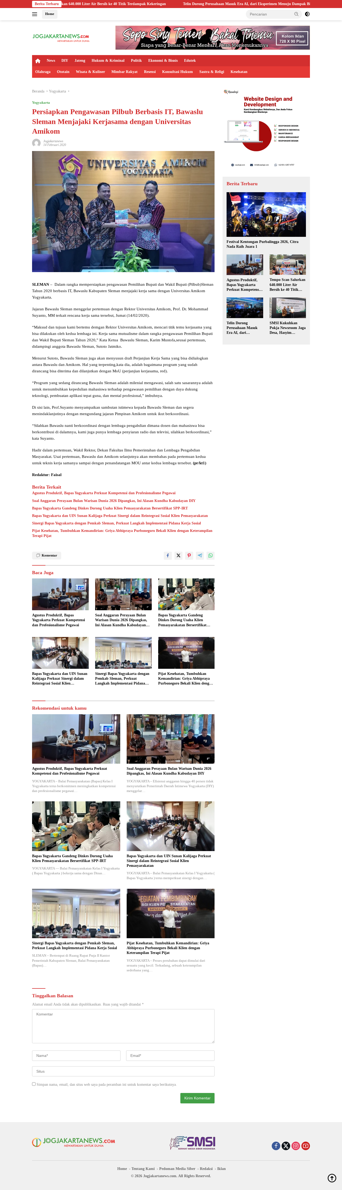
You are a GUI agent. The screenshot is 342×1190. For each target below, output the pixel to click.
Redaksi (206, 1169)
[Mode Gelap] (307, 14)
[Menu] (35, 14)
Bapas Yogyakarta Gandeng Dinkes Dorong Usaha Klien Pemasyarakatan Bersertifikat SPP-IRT (110, 508)
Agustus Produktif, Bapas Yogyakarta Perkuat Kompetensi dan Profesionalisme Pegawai (104, 493)
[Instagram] (296, 1146)
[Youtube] (305, 1146)
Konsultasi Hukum (177, 72)
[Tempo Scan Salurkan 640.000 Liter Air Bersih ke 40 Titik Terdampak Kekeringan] (288, 264)
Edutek (190, 61)
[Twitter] (286, 1146)
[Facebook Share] (168, 556)
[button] (296, 14)
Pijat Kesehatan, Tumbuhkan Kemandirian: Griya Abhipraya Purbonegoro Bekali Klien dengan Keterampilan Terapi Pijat (122, 533)
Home (49, 14)
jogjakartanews (53, 141)
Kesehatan (239, 72)
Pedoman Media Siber (177, 1169)
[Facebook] (276, 1146)
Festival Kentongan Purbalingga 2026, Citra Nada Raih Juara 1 (262, 244)
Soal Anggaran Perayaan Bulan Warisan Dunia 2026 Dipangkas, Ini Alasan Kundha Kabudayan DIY (114, 501)
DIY (64, 61)
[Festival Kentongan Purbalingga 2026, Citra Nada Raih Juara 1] (266, 214)
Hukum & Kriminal (108, 61)
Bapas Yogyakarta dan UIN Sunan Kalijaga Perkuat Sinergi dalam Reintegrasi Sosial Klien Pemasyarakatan (120, 516)
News (51, 61)
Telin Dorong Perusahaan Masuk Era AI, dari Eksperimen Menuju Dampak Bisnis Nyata (193, 4)
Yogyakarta (41, 103)
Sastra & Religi (211, 72)
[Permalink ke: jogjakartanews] (36, 143)
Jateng (80, 61)
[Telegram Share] (200, 556)
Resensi (150, 72)
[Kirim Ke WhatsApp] (211, 556)
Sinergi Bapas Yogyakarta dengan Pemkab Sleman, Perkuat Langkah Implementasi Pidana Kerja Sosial (116, 523)
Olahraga (42, 72)
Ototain (63, 72)
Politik (136, 61)
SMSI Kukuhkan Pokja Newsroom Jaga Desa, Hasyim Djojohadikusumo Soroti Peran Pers (288, 328)
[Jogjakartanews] (61, 37)
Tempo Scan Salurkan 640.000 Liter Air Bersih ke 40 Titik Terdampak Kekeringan (287, 285)
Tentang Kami (143, 1169)
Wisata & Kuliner (90, 72)
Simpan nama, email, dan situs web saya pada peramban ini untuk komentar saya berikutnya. (107, 1085)
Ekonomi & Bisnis (163, 61)
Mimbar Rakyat (124, 72)
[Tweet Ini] (178, 556)
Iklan (221, 1169)
